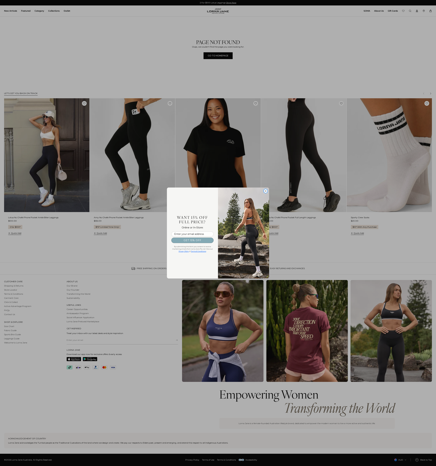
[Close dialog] (265, 191)
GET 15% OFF (192, 240)
